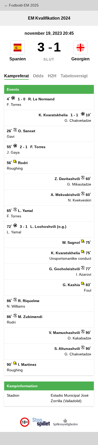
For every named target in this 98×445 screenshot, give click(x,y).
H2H (52, 76)
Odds (38, 76)
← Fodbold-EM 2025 (21, 5)
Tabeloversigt (74, 76)
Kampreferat (16, 76)
